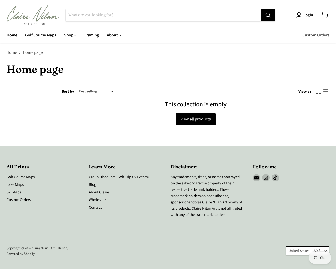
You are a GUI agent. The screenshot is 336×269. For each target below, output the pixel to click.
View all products (196, 119)
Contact (95, 207)
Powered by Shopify (21, 253)
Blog (92, 184)
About (113, 35)
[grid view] (318, 91)
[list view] (325, 91)
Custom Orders (315, 35)
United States (305, 251)
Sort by (68, 91)
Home (12, 35)
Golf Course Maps (40, 35)
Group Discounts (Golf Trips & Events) (119, 177)
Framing (91, 35)
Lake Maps (15, 184)
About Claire (99, 192)
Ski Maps (14, 192)
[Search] (268, 15)
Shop (69, 35)
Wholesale (97, 200)
